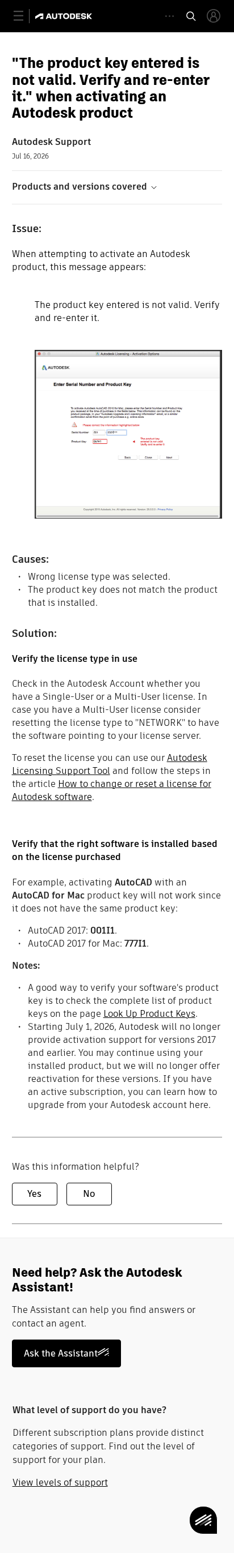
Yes (34, 1193)
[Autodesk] (65, 16)
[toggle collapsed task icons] (169, 16)
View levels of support (60, 1482)
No (89, 1193)
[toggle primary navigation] (25, 16)
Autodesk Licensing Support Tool (109, 764)
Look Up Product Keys (149, 1013)
